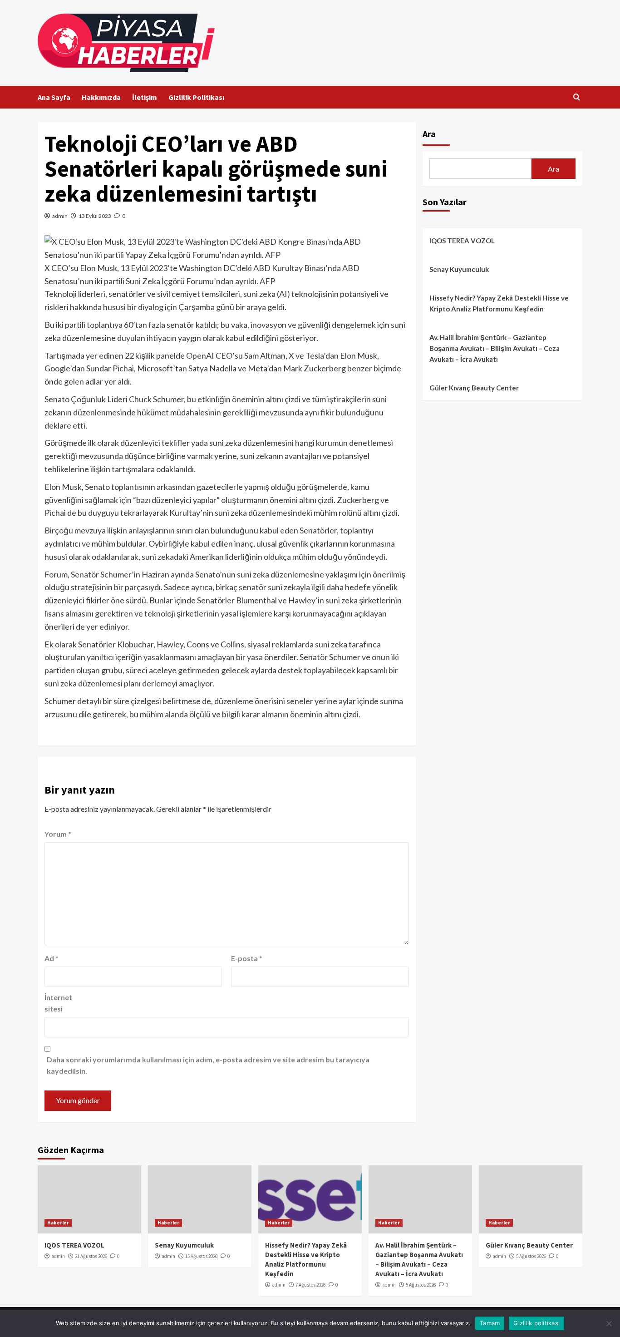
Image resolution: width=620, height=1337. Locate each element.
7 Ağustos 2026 (310, 1285)
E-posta (246, 958)
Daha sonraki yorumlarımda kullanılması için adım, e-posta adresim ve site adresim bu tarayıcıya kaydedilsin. (208, 1065)
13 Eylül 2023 (95, 215)
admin (60, 215)
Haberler (58, 1222)
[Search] (576, 97)
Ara (429, 133)
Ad (51, 958)
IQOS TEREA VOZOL (462, 241)
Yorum (57, 833)
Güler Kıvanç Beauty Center (474, 388)
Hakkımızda (101, 97)
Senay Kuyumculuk (459, 269)
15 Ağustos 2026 (201, 1256)
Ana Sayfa (54, 97)
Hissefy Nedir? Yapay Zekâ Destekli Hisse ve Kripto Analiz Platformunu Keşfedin (499, 303)
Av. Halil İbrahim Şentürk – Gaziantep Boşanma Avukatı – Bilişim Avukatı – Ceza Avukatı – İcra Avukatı (494, 348)
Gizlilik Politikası (196, 97)
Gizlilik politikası (536, 1323)
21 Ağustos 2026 (91, 1256)
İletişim (144, 97)
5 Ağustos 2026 (421, 1285)
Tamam (490, 1323)
